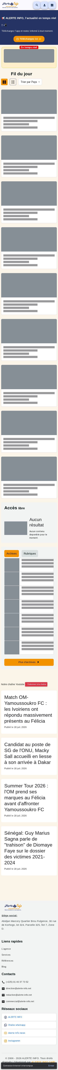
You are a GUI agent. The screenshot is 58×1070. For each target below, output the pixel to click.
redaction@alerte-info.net (18, 995)
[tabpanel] (29, 295)
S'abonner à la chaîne (36, 684)
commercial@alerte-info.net (19, 1001)
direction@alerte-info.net (18, 988)
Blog (4, 967)
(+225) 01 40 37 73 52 (16, 982)
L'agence (6, 949)
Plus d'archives (27, 662)
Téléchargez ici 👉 (30, 39)
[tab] (4, 82)
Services (6, 955)
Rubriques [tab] (30, 553)
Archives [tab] (11, 553)
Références (7, 961)
